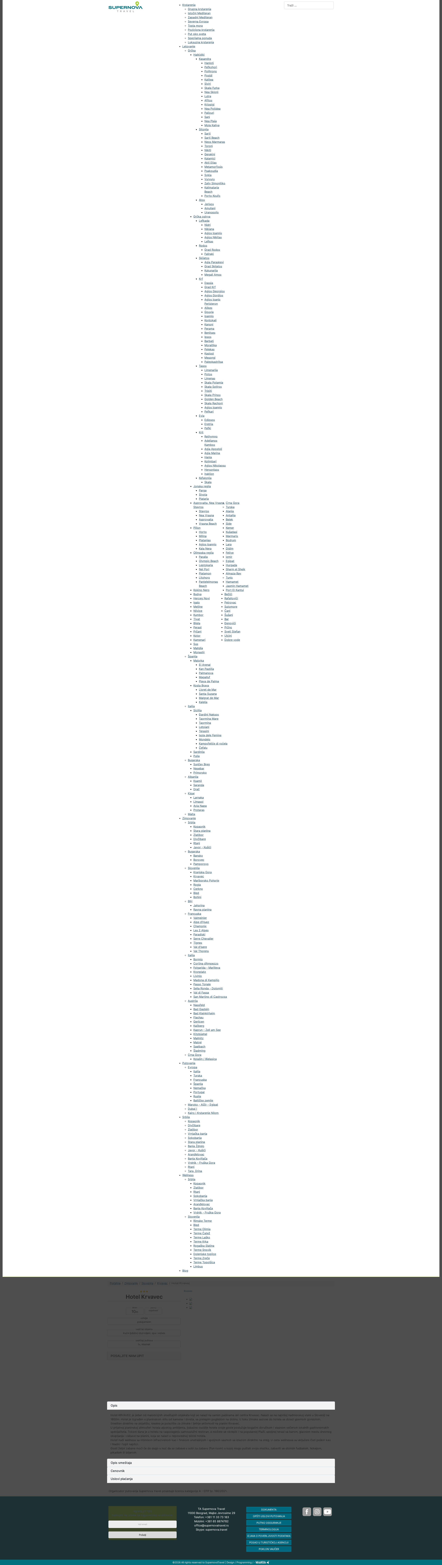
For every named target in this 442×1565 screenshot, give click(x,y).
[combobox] (309, 5)
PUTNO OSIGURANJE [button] (269, 1522)
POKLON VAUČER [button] (269, 1549)
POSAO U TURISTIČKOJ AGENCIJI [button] (269, 1542)
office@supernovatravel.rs (211, 1525)
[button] (221, 1405)
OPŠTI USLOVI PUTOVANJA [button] (269, 1516)
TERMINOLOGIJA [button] (269, 1529)
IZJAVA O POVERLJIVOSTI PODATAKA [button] (268, 1535)
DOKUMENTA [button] (268, 1509)
